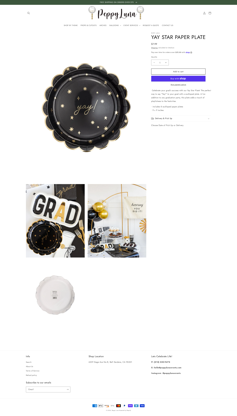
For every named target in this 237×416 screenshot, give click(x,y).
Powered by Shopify (125, 410)
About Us (29, 366)
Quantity (154, 57)
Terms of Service (32, 371)
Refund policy (31, 375)
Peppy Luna (115, 410)
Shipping (154, 48)
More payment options (178, 84)
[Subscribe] (67, 389)
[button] (28, 13)
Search (28, 362)
